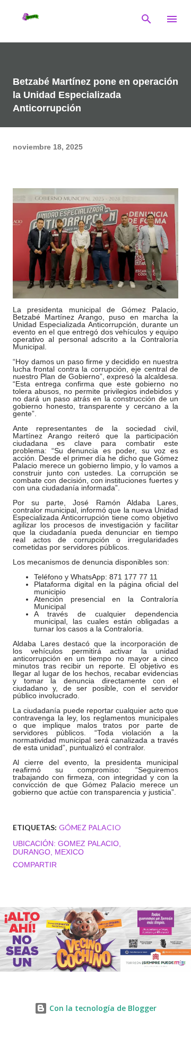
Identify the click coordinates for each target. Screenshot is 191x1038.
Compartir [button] (35, 864)
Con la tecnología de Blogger (102, 1008)
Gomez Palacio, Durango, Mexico (67, 847)
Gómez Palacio (90, 827)
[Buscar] (146, 19)
